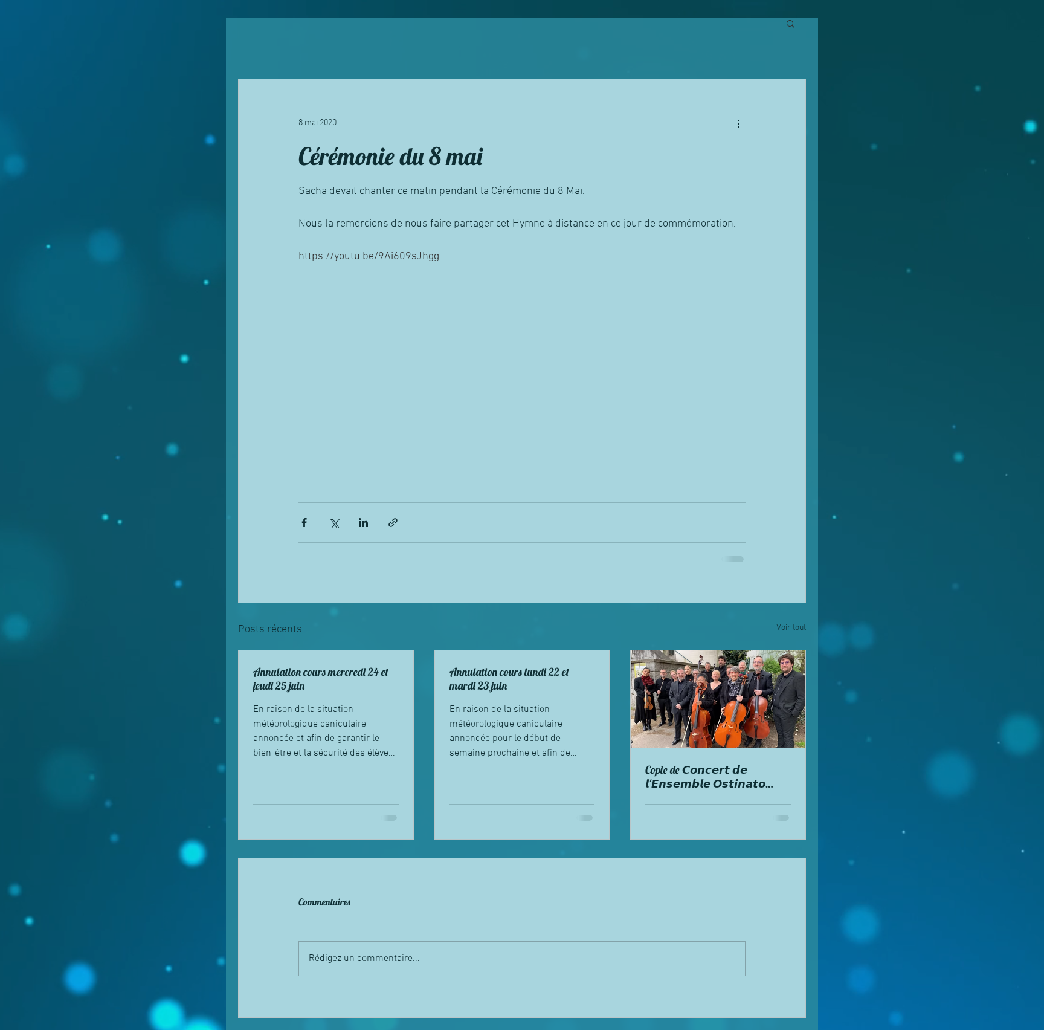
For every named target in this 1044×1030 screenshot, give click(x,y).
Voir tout (791, 628)
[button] (790, 23)
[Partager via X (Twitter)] (334, 522)
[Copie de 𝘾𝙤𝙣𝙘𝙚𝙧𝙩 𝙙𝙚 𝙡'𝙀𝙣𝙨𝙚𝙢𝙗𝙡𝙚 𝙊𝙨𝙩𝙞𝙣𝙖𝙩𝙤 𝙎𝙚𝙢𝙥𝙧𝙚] (718, 699)
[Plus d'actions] (738, 122)
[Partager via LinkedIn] (363, 522)
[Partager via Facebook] (304, 522)
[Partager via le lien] (393, 522)
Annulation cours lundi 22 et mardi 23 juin (509, 679)
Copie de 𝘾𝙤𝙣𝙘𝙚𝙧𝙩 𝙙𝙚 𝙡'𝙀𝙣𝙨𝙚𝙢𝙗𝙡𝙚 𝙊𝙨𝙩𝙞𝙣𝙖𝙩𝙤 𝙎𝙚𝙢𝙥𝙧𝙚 (705, 777)
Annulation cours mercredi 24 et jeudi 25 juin (320, 679)
